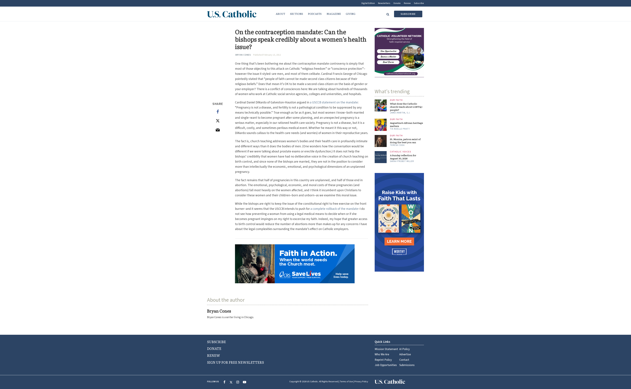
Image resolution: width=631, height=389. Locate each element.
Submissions (407, 365)
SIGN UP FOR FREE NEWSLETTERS (235, 362)
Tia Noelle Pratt (400, 128)
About (280, 14)
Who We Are (382, 354)
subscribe (408, 14)
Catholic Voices (400, 151)
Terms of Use (346, 381)
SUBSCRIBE (216, 341)
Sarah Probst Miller (402, 161)
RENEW (213, 355)
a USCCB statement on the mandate (334, 102)
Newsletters (384, 3)
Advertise (405, 354)
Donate (397, 3)
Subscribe (419, 3)
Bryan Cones (243, 55)
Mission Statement (386, 349)
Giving (350, 14)
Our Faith (396, 100)
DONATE (214, 348)
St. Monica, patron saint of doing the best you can (405, 141)
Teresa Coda (397, 145)
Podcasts (315, 14)
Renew (407, 3)
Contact (404, 360)
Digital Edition (368, 3)
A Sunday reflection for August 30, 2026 (403, 157)
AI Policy (404, 349)
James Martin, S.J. (400, 112)
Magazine (334, 14)
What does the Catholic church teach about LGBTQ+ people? (406, 106)
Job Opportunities (386, 365)
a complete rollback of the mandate (334, 209)
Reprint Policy (383, 360)
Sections (296, 14)
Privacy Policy (361, 381)
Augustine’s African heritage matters (406, 124)
